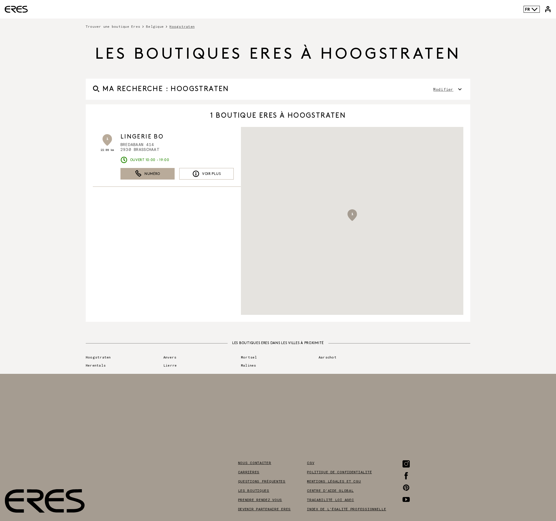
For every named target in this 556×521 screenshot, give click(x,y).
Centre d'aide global (330, 490)
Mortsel (249, 357)
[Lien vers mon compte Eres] (547, 9)
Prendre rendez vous (260, 500)
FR (527, 9)
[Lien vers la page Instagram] (406, 464)
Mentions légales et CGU (334, 481)
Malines (248, 365)
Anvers (169, 357)
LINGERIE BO (142, 136)
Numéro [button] (152, 173)
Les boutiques (253, 490)
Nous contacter (254, 463)
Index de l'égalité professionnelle (346, 509)
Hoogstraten (98, 357)
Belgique (155, 26)
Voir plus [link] (211, 173)
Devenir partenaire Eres (264, 509)
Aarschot (327, 357)
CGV (310, 463)
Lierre (170, 365)
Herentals (96, 365)
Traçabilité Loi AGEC (330, 500)
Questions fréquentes (262, 481)
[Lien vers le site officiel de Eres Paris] (16, 9)
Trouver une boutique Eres (113, 26)
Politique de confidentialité (339, 472)
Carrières (248, 472)
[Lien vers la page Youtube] (406, 499)
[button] (352, 215)
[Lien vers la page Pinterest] (406, 487)
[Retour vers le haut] (534, 487)
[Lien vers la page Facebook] (406, 475)
